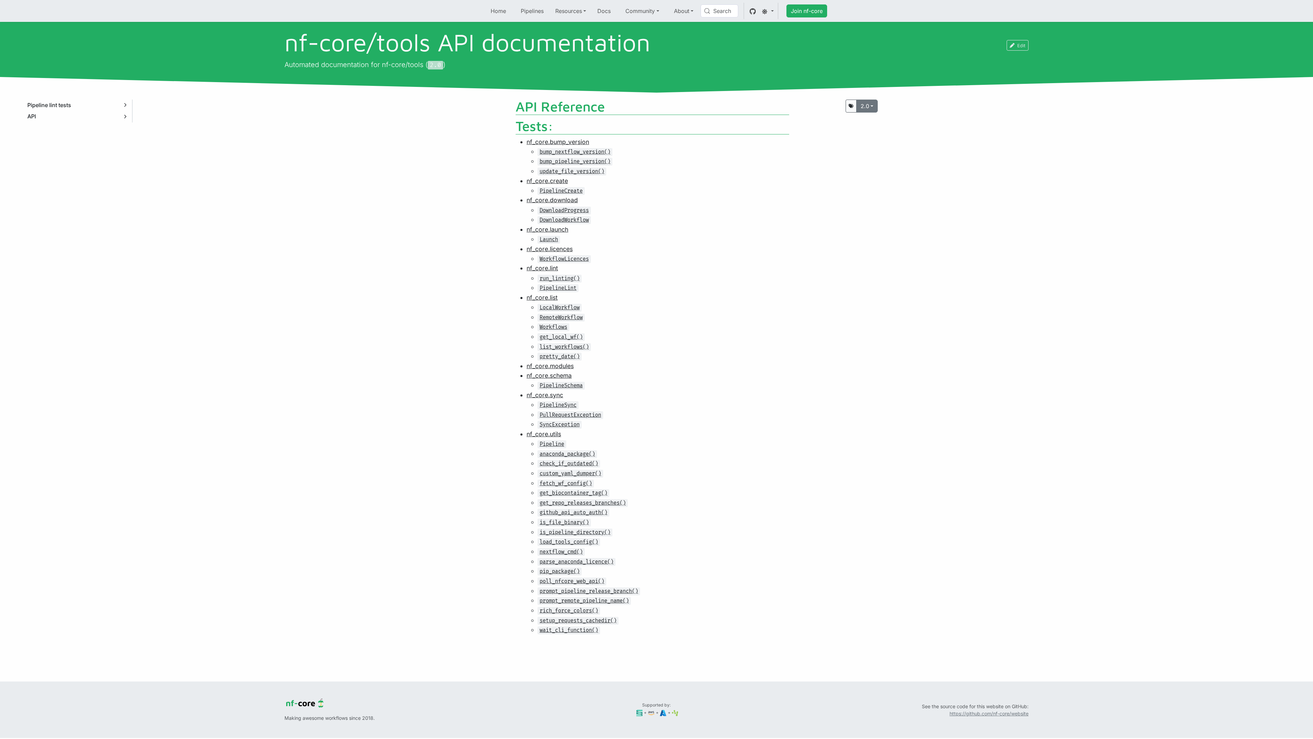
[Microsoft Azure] (663, 712)
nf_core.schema (549, 375)
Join (807, 11)
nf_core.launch (547, 229)
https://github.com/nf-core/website (989, 713)
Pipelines (532, 11)
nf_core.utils (544, 434)
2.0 (865, 106)
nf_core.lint (542, 268)
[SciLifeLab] (675, 712)
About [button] (681, 11)
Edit (1021, 45)
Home (498, 11)
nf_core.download (552, 200)
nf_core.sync (545, 395)
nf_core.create (547, 180)
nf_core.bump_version (558, 141)
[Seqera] (639, 712)
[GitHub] (753, 11)
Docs (604, 11)
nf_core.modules (550, 366)
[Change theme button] (768, 11)
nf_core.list (542, 297)
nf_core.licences (550, 248)
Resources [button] (568, 11)
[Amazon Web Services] (651, 712)
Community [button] (640, 11)
